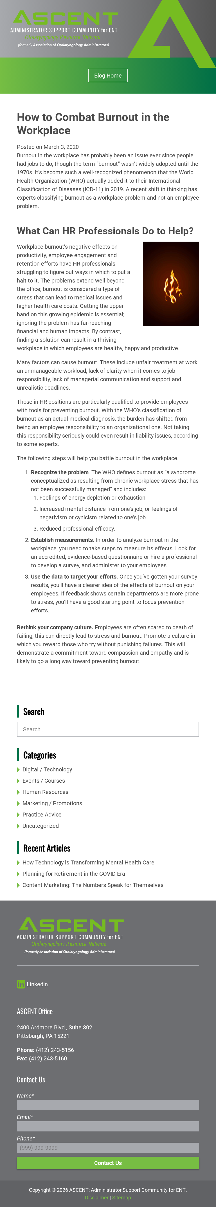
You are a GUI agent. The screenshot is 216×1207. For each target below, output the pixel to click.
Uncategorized (40, 825)
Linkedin (37, 984)
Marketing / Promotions (52, 803)
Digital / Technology (47, 769)
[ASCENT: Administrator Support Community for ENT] (64, 28)
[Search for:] (108, 729)
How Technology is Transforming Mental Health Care (88, 862)
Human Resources (45, 792)
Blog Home (108, 75)
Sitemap (121, 1198)
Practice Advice (42, 814)
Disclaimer (97, 1198)
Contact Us (108, 1163)
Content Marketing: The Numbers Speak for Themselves (92, 885)
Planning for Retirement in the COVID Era (73, 873)
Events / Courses (43, 780)
